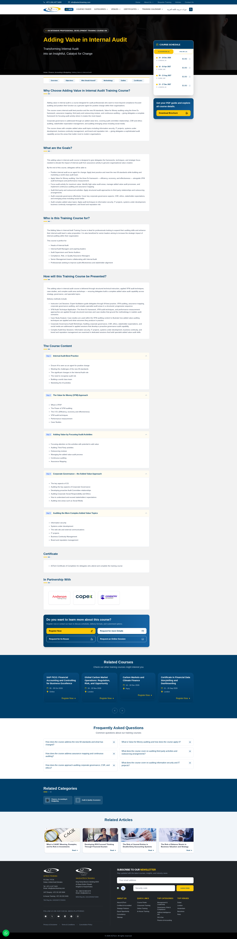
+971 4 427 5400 (52, 886)
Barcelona (180, 911)
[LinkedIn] (65, 916)
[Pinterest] (71, 916)
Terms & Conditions (68, 925)
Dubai (179, 902)
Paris (179, 914)
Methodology (108, 80)
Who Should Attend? (88, 80)
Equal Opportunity (123, 911)
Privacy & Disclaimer (50, 925)
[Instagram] (78, 916)
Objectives (69, 80)
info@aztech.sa (85, 893)
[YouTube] (58, 916)
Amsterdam (181, 908)
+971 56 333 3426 (62, 896)
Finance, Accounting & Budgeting (60, 72)
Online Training (142, 908)
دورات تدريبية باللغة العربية (177, 9)
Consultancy (121, 914)
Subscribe (185, 888)
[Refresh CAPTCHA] (123, 888)
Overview (54, 80)
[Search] (191, 9)
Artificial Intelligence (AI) (164, 913)
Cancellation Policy (85, 925)
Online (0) (183, 51)
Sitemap (120, 917)
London (180, 905)
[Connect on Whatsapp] (5, 933)
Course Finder (83, 9)
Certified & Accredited (124, 905)
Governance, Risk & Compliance (164, 908)
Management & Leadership (162, 903)
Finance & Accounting (164, 920)
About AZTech (121, 902)
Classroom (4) (163, 51)
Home (138, 2)
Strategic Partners (123, 908)
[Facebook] (45, 916)
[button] (115, 710)
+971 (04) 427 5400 (53, 2)
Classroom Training (143, 905)
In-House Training (143, 911)
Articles (178, 2)
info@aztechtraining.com (80, 2)
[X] (52, 916)
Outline (123, 80)
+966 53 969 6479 (85, 891)
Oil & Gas (160, 917)
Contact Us (189, 2)
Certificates (138, 80)
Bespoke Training (164, 2)
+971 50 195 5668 (59, 892)
